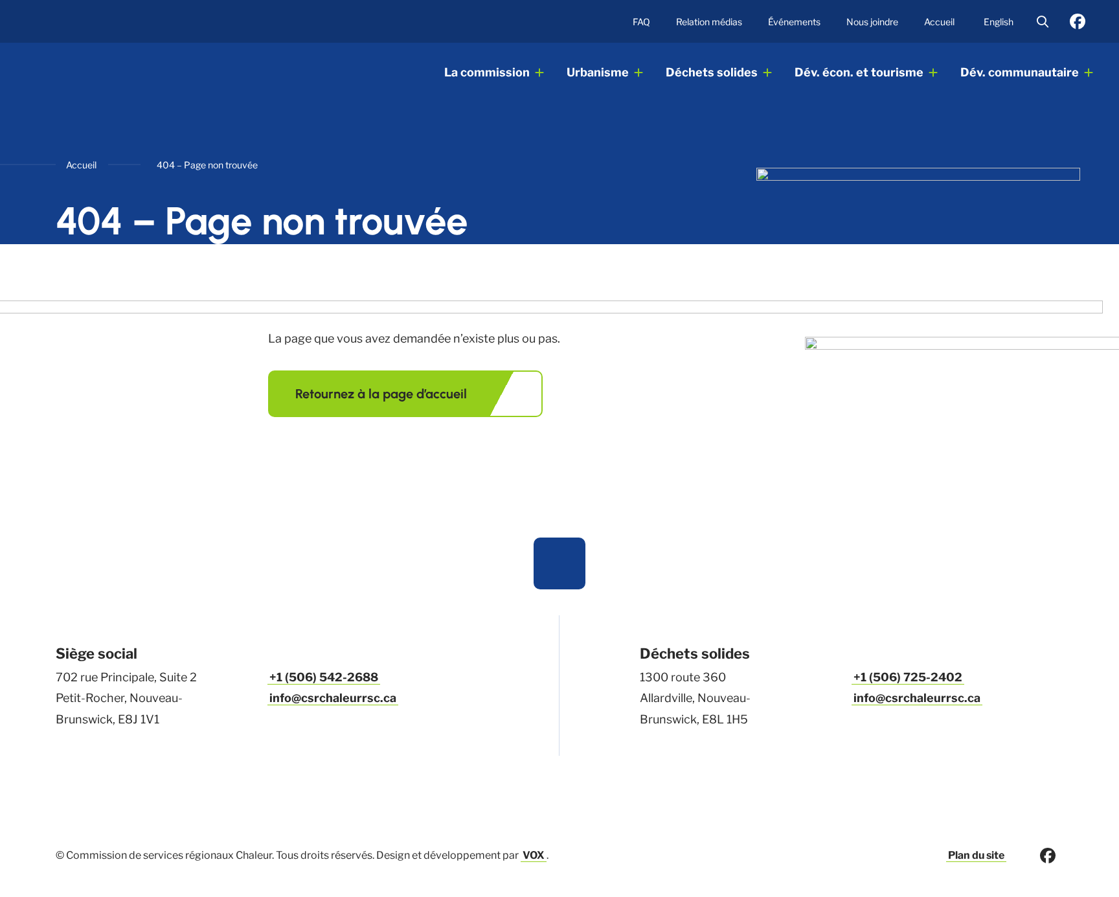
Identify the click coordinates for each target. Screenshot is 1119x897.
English (998, 21)
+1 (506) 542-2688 (323, 677)
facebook (1077, 21)
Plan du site (976, 855)
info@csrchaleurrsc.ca (332, 698)
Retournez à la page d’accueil (381, 394)
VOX (534, 855)
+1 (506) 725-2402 (907, 677)
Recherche (1042, 21)
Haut (559, 563)
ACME (121, 73)
